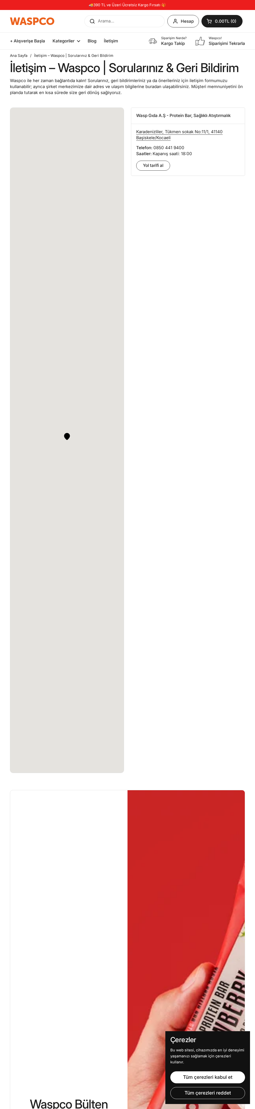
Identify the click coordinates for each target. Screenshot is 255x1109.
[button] (222, 21)
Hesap (187, 21)
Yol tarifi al (153, 165)
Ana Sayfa (18, 55)
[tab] (188, 116)
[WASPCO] (32, 21)
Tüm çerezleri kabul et (207, 1077)
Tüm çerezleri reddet (208, 1093)
